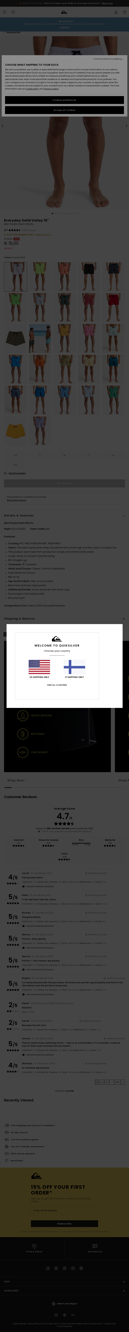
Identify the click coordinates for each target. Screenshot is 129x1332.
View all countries (57, 685)
